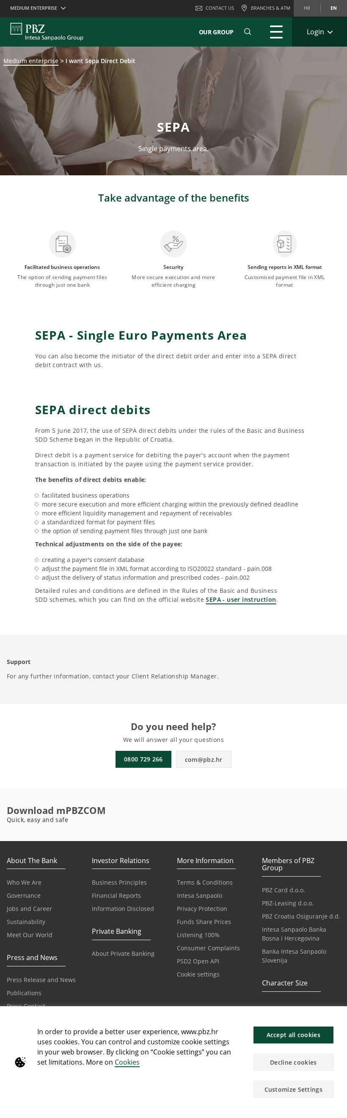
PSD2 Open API (198, 961)
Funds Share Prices (204, 922)
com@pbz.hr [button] (204, 759)
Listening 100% (198, 935)
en (333, 8)
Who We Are (24, 882)
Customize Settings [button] (293, 1089)
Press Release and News (41, 980)
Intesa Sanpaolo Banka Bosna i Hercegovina (294, 933)
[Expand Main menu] (276, 32)
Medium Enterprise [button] (33, 8)
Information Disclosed (123, 909)
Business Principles (119, 882)
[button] (336, 1017)
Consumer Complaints (208, 948)
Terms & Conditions (205, 882)
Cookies (127, 1062)
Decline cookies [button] (293, 1062)
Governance (24, 895)
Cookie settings (198, 974)
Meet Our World (29, 935)
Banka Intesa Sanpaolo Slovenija (294, 955)
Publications (24, 993)
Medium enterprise (30, 61)
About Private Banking (123, 953)
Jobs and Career (29, 909)
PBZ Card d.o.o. (283, 890)
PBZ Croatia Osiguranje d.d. (301, 916)
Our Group (216, 32)
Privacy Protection (202, 909)
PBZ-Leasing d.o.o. (288, 903)
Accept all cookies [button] (293, 1035)
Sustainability (26, 922)
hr (307, 8)
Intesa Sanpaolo (199, 895)
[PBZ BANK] (46, 32)
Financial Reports (116, 895)
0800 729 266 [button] (143, 759)
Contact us (220, 8)
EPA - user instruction (242, 599)
